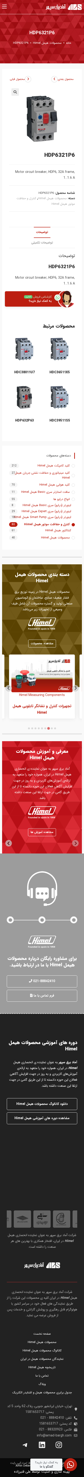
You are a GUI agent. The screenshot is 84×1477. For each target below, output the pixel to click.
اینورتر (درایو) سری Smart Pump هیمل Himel (42, 517)
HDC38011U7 (24, 372)
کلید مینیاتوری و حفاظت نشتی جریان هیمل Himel (42, 475)
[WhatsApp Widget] (70, 1464)
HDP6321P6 (20, 43)
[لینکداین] (42, 1445)
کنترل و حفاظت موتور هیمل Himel (47, 524)
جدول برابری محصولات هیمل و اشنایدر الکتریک (42, 1392)
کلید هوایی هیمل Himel (54, 485)
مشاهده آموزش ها (42, 832)
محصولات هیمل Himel (52, 198)
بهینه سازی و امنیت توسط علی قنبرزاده (42, 1471)
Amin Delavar (24, 1465)
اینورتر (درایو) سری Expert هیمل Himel (46, 511)
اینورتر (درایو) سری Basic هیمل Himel (47, 505)
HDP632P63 (24, 420)
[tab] (55, 728)
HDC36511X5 (59, 372)
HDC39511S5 (59, 420)
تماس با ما (42, 1375)
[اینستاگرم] (58, 1445)
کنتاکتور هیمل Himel (58, 530)
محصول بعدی (66, 79)
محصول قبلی (17, 79)
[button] (15, 92)
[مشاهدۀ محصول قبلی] (28, 79)
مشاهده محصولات (42, 643)
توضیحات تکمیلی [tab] (42, 242)
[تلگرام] (25, 1445)
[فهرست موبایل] (4, 6)
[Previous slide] (75, 688)
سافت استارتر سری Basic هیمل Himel (45, 492)
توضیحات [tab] (42, 232)
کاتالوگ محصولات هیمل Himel (42, 1350)
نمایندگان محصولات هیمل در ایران (42, 1359)
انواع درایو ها (61, 499)
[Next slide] (8, 688)
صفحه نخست (42, 1333)
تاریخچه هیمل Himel (42, 1367)
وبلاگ (42, 1384)
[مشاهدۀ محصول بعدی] (54, 79)
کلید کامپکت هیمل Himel (54, 465)
